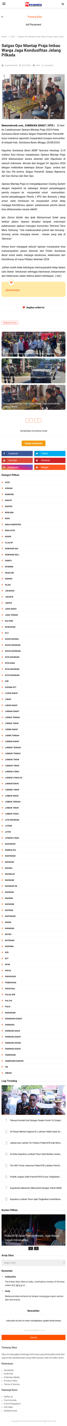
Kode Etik (8, 1373)
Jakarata (9, 591)
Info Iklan (8, 1407)
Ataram (8, 488)
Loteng (8, 826)
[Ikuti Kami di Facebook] (17, 453)
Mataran (9, 892)
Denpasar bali (12, 555)
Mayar (8, 922)
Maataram (10, 844)
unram (8, 1073)
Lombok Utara (12, 772)
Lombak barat (12, 711)
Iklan (7, 585)
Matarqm (9, 904)
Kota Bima (10, 663)
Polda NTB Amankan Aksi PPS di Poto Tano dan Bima (29, 353)
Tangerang (10, 1055)
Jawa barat (11, 609)
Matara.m (10, 874)
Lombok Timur (12, 760)
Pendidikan (10, 983)
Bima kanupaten (13, 524)
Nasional (9, 946)
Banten (8, 506)
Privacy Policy (10, 1380)
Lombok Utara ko (13, 778)
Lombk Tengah (12, 735)
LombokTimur (12, 784)
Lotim (8, 832)
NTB (7, 952)
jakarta (9, 597)
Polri (7, 1007)
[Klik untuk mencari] (63, 4)
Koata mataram (12, 645)
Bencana (9, 512)
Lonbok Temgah (12, 802)
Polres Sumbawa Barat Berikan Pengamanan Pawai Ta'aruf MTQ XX (31, 378)
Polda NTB (10, 995)
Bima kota (10, 530)
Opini (7, 964)
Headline (9, 573)
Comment (49, 65)
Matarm (9, 898)
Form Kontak (10, 1400)
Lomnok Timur (12, 790)
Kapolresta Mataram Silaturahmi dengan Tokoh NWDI (36, 1188)
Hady (7, 1291)
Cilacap (9, 543)
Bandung (9, 494)
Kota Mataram (12, 657)
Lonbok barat (12, 796)
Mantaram (10, 856)
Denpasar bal (12, 549)
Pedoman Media (12, 1377)
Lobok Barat (11, 705)
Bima (7, 518)
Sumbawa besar (13, 1043)
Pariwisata (10, 976)
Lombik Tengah (12, 717)
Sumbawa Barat (13, 1037)
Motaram (9, 940)
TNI (6, 1067)
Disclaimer (9, 1370)
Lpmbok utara (12, 838)
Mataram (9, 880)
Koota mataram (13, 651)
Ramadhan (10, 1013)
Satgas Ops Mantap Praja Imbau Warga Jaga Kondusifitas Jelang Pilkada (31, 405)
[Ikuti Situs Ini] (49, 467)
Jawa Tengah (11, 615)
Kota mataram (12, 669)
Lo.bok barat (11, 693)
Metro (8, 934)
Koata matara (12, 639)
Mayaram (9, 928)
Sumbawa (9, 1025)
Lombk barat (11, 729)
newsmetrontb (33, 1421)
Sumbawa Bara (12, 1031)
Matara (8, 868)
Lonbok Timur (12, 808)
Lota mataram (12, 820)
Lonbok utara (12, 814)
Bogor (8, 537)
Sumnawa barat (13, 1049)
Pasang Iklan (35, 16)
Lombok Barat (12, 741)
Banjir (8, 500)
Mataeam (9, 862)
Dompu (8, 561)
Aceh (7, 482)
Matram (9, 910)
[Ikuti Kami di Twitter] (49, 453)
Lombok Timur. (12, 766)
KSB (38, 65)
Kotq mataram (12, 675)
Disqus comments (33, 443)
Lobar (8, 699)
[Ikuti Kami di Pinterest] (49, 460)
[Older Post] (37, 420)
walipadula (10, 1276)
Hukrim (8, 579)
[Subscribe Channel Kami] (17, 460)
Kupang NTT (10, 687)
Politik (8, 1001)
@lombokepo (12, 290)
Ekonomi (9, 567)
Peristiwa (10, 989)
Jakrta (8, 603)
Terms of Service (12, 1384)
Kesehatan (10, 627)
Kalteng (9, 621)
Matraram (10, 916)
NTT (6, 958)
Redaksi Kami (10, 1410)
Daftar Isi (8, 1396)
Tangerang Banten (14, 1061)
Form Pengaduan (12, 1403)
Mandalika (10, 850)
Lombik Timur (12, 723)
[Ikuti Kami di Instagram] (17, 467)
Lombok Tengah (12, 753)
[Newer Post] (29, 420)
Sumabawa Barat (13, 1019)
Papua (8, 971)
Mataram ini (11, 886)
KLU (7, 633)
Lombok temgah (13, 747)
